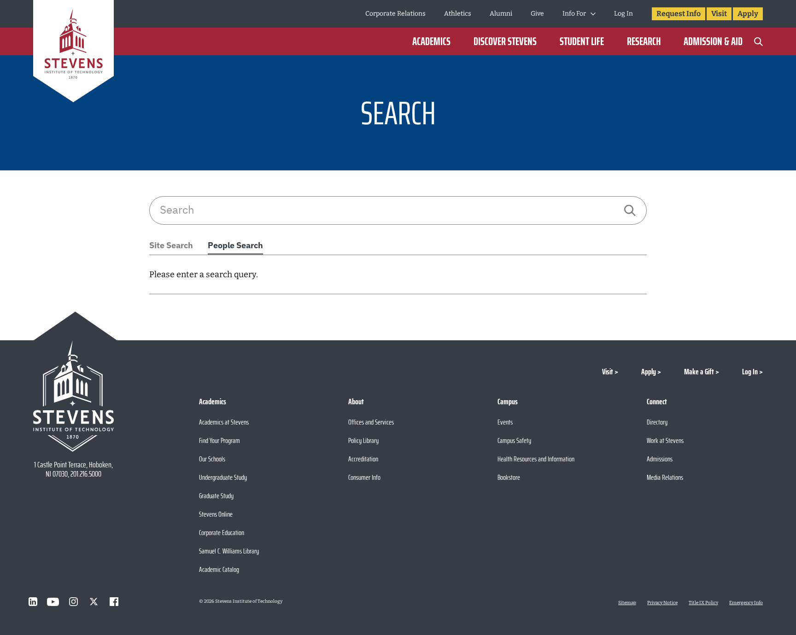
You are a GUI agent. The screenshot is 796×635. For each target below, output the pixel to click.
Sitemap (627, 603)
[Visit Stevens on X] (93, 602)
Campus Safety (514, 440)
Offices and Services (371, 422)
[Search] (758, 41)
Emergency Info (746, 603)
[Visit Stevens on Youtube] (53, 602)
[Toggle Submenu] (593, 14)
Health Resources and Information (536, 459)
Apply (747, 13)
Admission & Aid (713, 41)
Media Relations (665, 477)
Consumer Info (364, 477)
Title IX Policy (703, 603)
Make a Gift (699, 371)
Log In (623, 13)
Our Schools (212, 459)
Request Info (678, 13)
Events (505, 422)
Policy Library (363, 440)
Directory (657, 422)
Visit (719, 13)
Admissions (660, 459)
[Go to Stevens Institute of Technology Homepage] (73, 396)
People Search (235, 245)
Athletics (457, 13)
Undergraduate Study (223, 477)
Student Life (582, 41)
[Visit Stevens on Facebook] (114, 602)
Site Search (171, 245)
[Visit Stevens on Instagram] (73, 602)
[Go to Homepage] (73, 52)
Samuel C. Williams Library (229, 551)
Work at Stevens (665, 440)
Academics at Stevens (224, 422)
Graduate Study (216, 495)
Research (644, 41)
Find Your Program (219, 440)
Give (537, 13)
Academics (431, 41)
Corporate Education (221, 532)
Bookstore (509, 477)
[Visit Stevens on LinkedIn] (33, 602)
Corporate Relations (395, 13)
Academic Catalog (219, 569)
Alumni (501, 13)
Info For (574, 13)
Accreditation (363, 459)
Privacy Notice (662, 603)
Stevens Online (216, 514)
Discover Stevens (505, 41)
